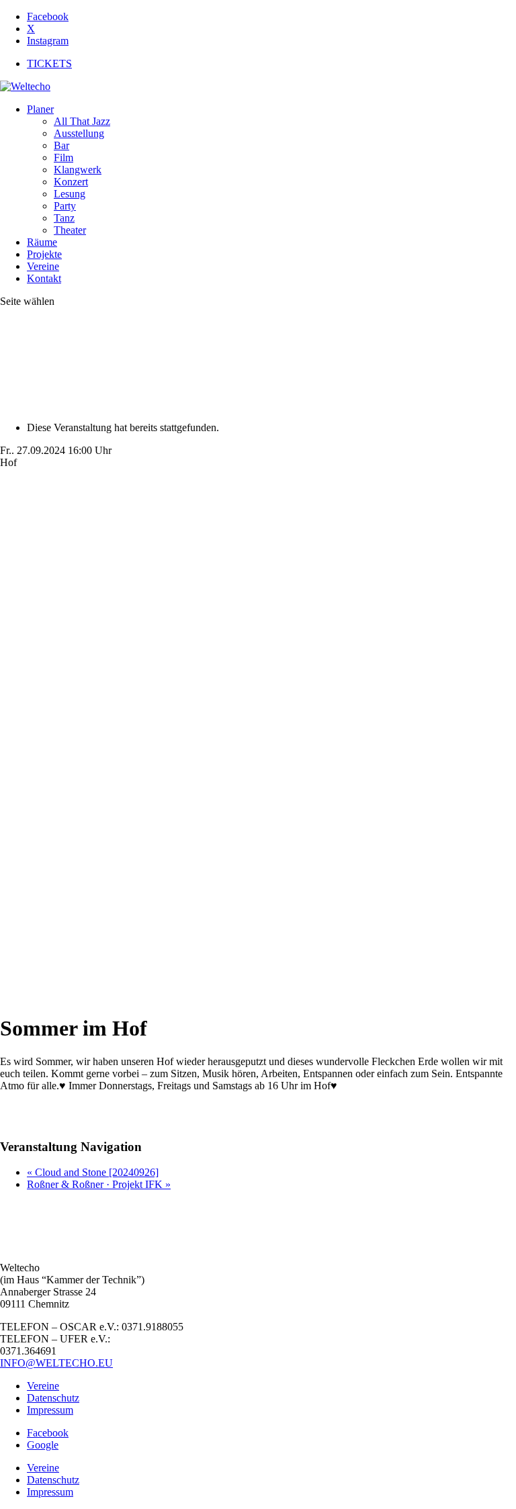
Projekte (44, 254)
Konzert (71, 181)
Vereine (43, 266)
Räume (42, 242)
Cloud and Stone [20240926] (93, 1172)
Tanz (64, 218)
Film (63, 157)
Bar (61, 145)
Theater (70, 230)
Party (65, 206)
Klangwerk (77, 169)
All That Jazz (82, 121)
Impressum (50, 1410)
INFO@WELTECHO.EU (56, 1363)
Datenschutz (53, 1398)
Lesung (69, 193)
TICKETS (49, 63)
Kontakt (44, 278)
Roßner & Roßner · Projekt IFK (99, 1184)
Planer (40, 109)
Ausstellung (79, 133)
